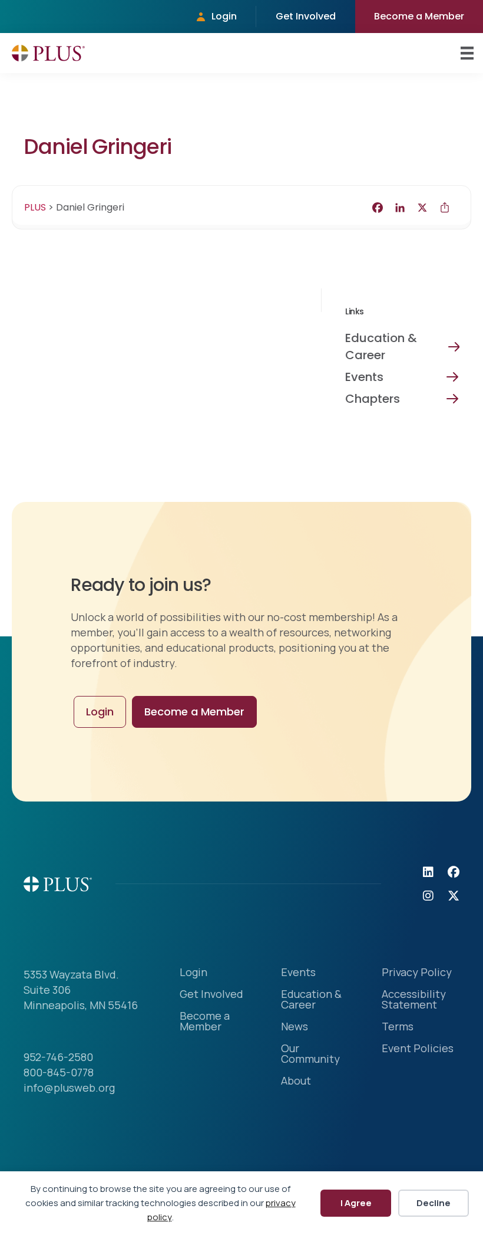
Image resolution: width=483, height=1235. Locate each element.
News (294, 1027)
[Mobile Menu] (467, 53)
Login (224, 16)
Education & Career (381, 346)
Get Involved (306, 16)
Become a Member (419, 16)
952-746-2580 (58, 1057)
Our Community (310, 1054)
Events (364, 377)
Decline (433, 1203)
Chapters (372, 398)
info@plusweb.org (69, 1087)
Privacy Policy (417, 973)
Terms (397, 1027)
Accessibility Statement (414, 999)
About (296, 1081)
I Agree (356, 1203)
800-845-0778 (59, 1072)
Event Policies (418, 1049)
